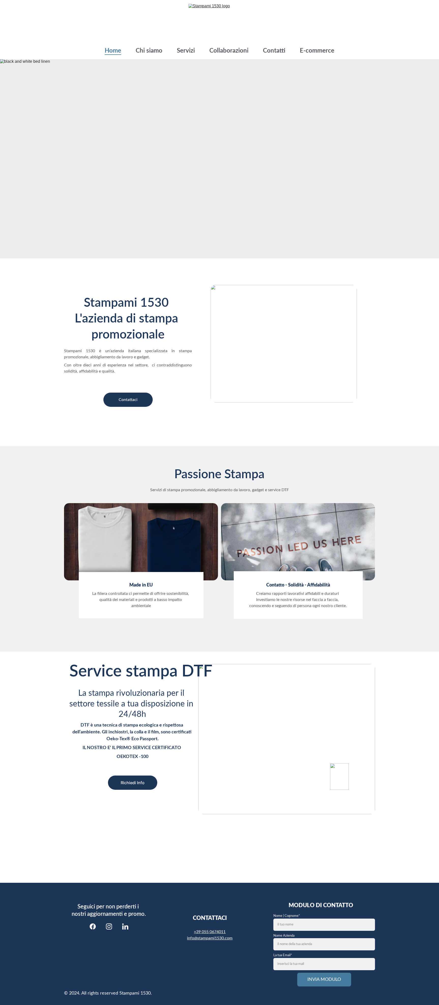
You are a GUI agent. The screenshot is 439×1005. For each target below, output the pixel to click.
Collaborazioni (228, 51)
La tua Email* (282, 955)
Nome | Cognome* (286, 916)
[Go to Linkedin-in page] (125, 926)
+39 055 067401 (208, 932)
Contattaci (128, 400)
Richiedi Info (133, 782)
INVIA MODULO (324, 979)
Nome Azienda (283, 935)
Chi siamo (149, 51)
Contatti (274, 51)
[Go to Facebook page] (93, 926)
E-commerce (317, 51)
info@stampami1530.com (209, 938)
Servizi (186, 51)
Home (113, 51)
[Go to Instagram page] (109, 926)
